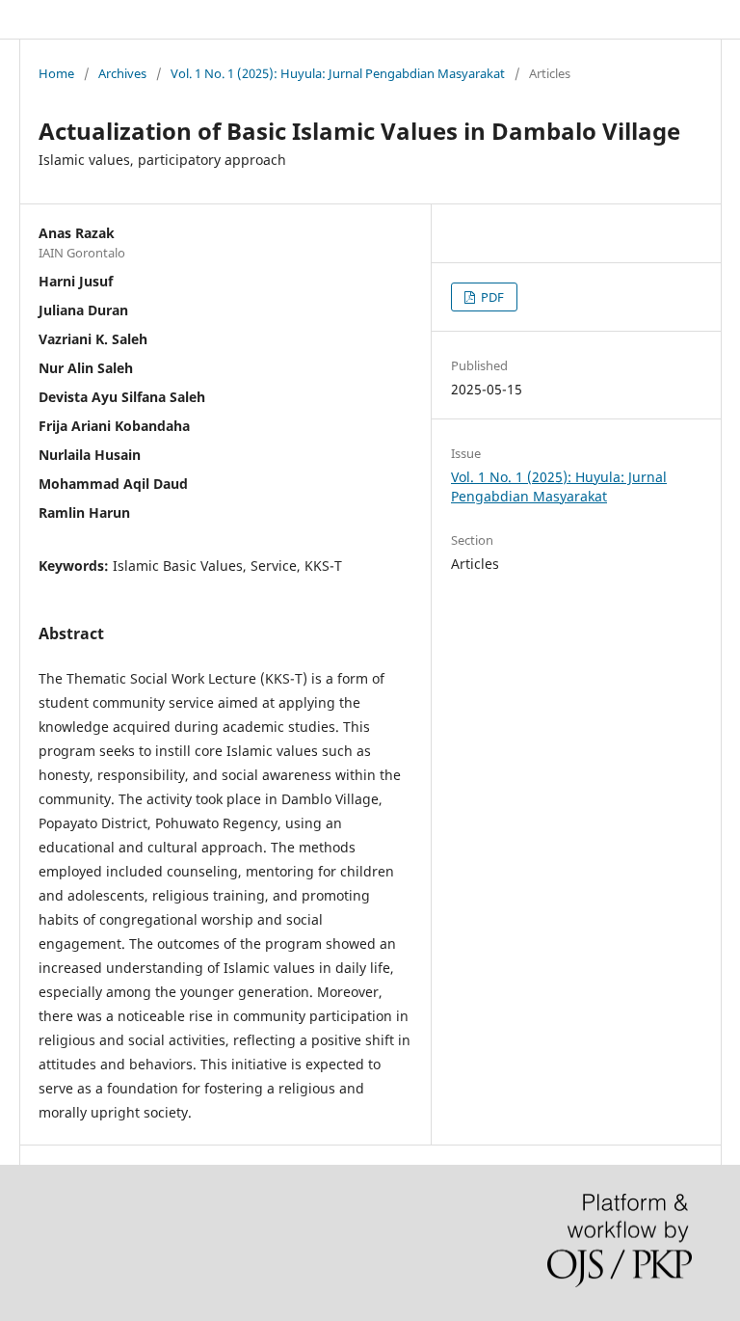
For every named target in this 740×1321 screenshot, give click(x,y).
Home (56, 73)
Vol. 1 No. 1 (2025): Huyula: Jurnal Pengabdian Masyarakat (338, 73)
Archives (122, 73)
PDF (491, 297)
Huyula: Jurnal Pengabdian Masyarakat (190, 19)
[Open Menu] (38, 19)
